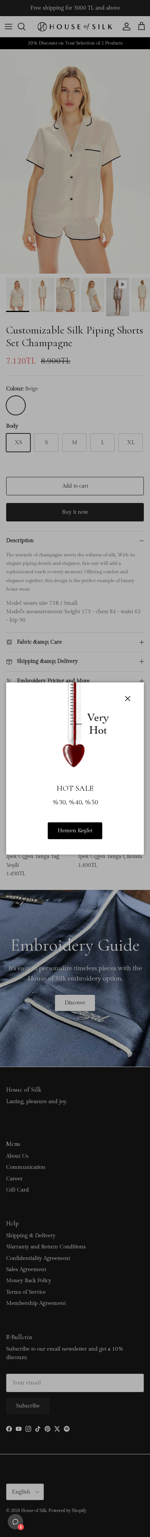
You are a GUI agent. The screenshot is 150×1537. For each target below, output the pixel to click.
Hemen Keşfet (75, 831)
